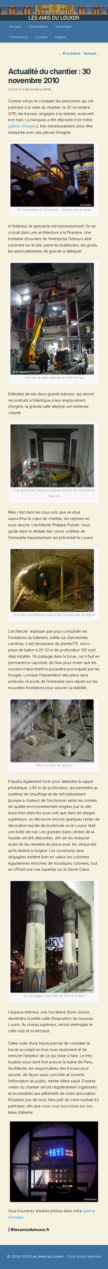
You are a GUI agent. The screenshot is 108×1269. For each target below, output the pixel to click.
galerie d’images (22, 126)
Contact (41, 37)
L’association (38, 27)
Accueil (15, 27)
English (60, 37)
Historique (63, 27)
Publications (18, 37)
